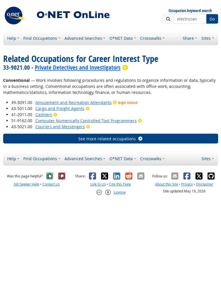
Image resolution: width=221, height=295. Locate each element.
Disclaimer (204, 184)
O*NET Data (121, 38)
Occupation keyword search (190, 10)
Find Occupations (40, 38)
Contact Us (51, 184)
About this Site (166, 184)
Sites (206, 38)
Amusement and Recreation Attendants (73, 102)
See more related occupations (107, 138)
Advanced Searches (83, 38)
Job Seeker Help (26, 184)
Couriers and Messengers (60, 126)
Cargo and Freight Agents (59, 108)
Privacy (187, 184)
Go (212, 19)
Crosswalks (150, 38)
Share (188, 38)
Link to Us (98, 184)
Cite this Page (120, 184)
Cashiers (43, 114)
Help (11, 38)
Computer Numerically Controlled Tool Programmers (86, 120)
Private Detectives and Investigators (78, 67)
